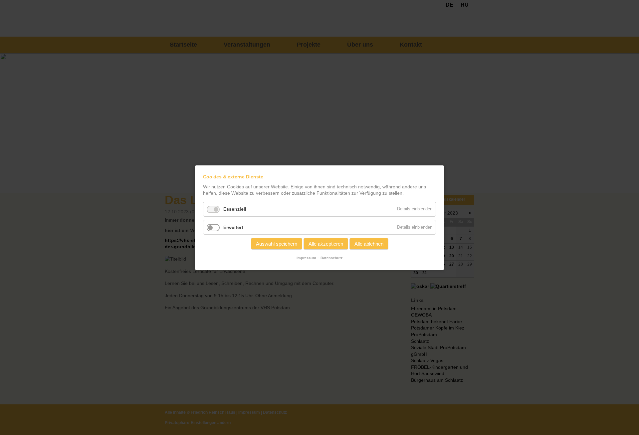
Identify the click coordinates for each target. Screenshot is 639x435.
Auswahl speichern (276, 244)
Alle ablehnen (368, 244)
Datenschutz (331, 258)
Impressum (306, 258)
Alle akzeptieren (326, 244)
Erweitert (233, 227)
